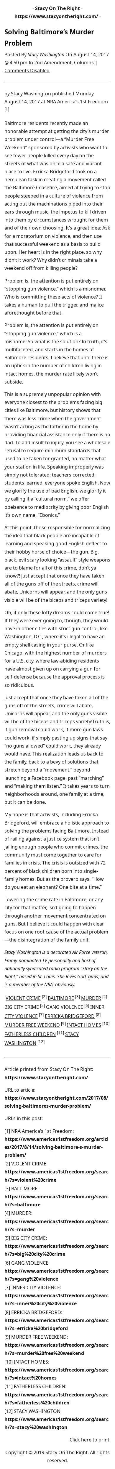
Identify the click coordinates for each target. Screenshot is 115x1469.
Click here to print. (90, 1439)
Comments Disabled (27, 70)
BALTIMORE (61, 998)
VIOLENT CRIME (23, 998)
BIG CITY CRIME (21, 1007)
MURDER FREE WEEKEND (32, 1025)
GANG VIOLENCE (64, 1007)
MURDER (91, 998)
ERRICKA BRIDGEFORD (70, 1016)
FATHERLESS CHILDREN (30, 1034)
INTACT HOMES (84, 1025)
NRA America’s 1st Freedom (77, 101)
